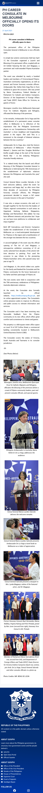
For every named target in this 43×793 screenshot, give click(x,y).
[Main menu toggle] (38, 3)
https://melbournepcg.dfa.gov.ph (23, 296)
